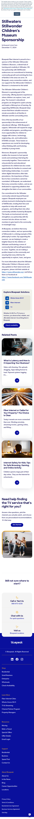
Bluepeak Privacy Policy (10, 8)
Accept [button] (17, 14)
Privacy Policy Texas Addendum (24, 8)
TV (11, 307)
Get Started (17, 524)
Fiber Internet (15, 302)
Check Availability (12, 325)
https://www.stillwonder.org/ (13, 272)
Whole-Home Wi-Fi (17, 298)
